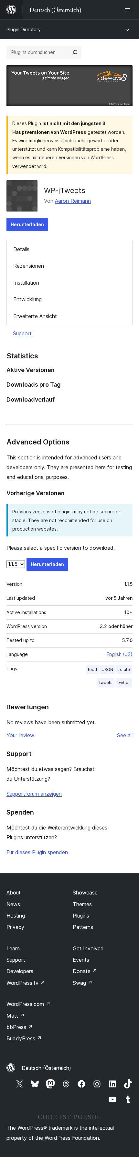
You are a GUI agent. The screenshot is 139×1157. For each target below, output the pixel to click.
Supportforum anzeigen (34, 794)
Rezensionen (28, 266)
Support (22, 333)
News (13, 904)
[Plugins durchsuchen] (75, 52)
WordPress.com (28, 1004)
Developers (19, 971)
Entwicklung (27, 299)
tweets (105, 682)
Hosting (15, 915)
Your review (20, 735)
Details (21, 249)
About (13, 892)
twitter (124, 682)
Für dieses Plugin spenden (37, 852)
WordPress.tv (25, 983)
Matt (15, 1015)
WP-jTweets (64, 190)
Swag (82, 983)
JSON (107, 669)
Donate (85, 971)
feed (92, 669)
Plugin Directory (23, 29)
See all (125, 735)
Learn (13, 948)
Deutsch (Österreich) (46, 1068)
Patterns (83, 927)
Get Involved (88, 948)
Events (81, 960)
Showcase (85, 892)
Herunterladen (27, 224)
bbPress (19, 1027)
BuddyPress (24, 1038)
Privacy (15, 927)
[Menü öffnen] (128, 9)
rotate (124, 669)
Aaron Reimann (73, 201)
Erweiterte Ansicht (35, 316)
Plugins (81, 915)
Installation (26, 282)
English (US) (120, 654)
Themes (82, 904)
